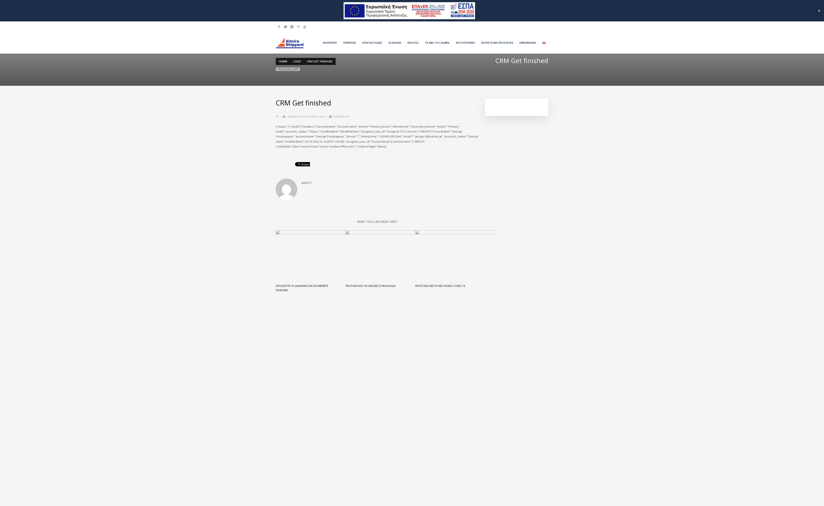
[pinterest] (298, 27)
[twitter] (285, 27)
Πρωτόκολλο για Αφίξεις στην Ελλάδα (370, 286)
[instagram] (292, 27)
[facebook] (279, 27)
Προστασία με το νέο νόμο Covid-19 (440, 286)
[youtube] (304, 27)
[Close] (819, 11)
